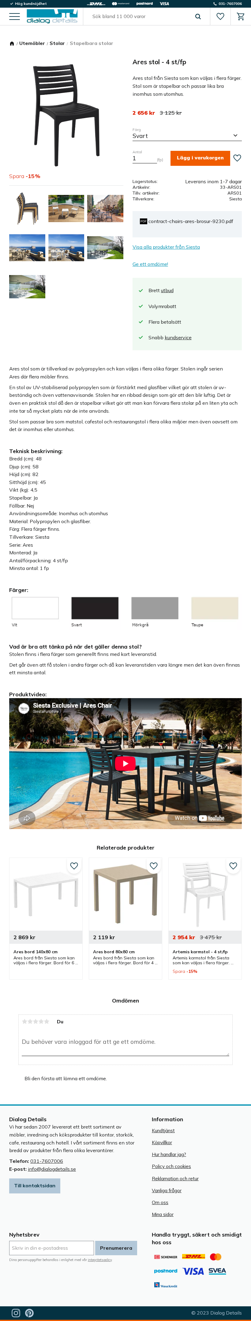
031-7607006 (46, 1161)
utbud (167, 290)
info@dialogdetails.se (52, 1169)
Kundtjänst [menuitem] (163, 1130)
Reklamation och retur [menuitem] (175, 1178)
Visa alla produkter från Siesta (166, 247)
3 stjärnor (35, 1021)
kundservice (178, 337)
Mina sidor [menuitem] (163, 1214)
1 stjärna (24, 1021)
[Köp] (200, 158)
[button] (14, 17)
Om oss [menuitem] (160, 1202)
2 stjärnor (30, 1021)
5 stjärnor (46, 1021)
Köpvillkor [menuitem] (162, 1142)
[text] (144, 113)
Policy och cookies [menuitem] (171, 1166)
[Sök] (198, 16)
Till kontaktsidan (34, 1185)
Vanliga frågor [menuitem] (167, 1190)
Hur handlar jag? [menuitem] (169, 1154)
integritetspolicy (100, 1260)
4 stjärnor (41, 1021)
